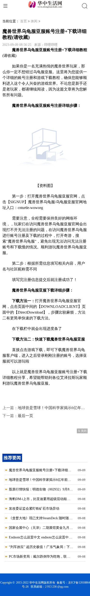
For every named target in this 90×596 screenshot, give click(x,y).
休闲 (34, 21)
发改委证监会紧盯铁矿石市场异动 (34, 508)
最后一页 (25, 416)
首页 (23, 21)
